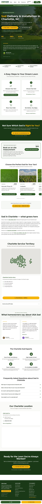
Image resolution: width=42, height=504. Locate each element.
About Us (16, 489)
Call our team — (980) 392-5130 (22, 205)
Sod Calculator (17, 485)
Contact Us (29, 2)
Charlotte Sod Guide (11, 230)
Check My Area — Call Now (21, 297)
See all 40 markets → (33, 497)
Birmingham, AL (32, 491)
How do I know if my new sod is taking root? (21, 394)
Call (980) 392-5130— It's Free (21, 466)
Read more (24, 334)
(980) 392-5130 (8, 420)
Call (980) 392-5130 (26, 27)
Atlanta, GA (31, 486)
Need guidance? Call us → (31, 94)
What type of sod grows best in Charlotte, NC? (21, 384)
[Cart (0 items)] (32, 2)
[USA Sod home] (5, 2)
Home (11, 2)
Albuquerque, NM (32, 485)
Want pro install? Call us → (31, 113)
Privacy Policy (17, 486)
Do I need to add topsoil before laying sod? (21, 391)
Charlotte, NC (31, 494)
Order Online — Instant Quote (10, 27)
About (15, 2)
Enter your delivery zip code (20, 232)
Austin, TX (31, 488)
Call (11, 502)
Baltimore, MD (31, 489)
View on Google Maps (7, 423)
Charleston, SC (31, 492)
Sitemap (16, 495)
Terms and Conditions (19, 488)
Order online (32, 502)
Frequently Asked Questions (20, 491)
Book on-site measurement (32, 149)
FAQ (19, 2)
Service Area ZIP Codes (7, 303)
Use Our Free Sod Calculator (11, 94)
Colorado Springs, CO (32, 495)
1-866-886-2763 (12, 219)
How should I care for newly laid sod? (21, 397)
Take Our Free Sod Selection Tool (21, 133)
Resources (23, 2)
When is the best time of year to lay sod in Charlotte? (21, 387)
